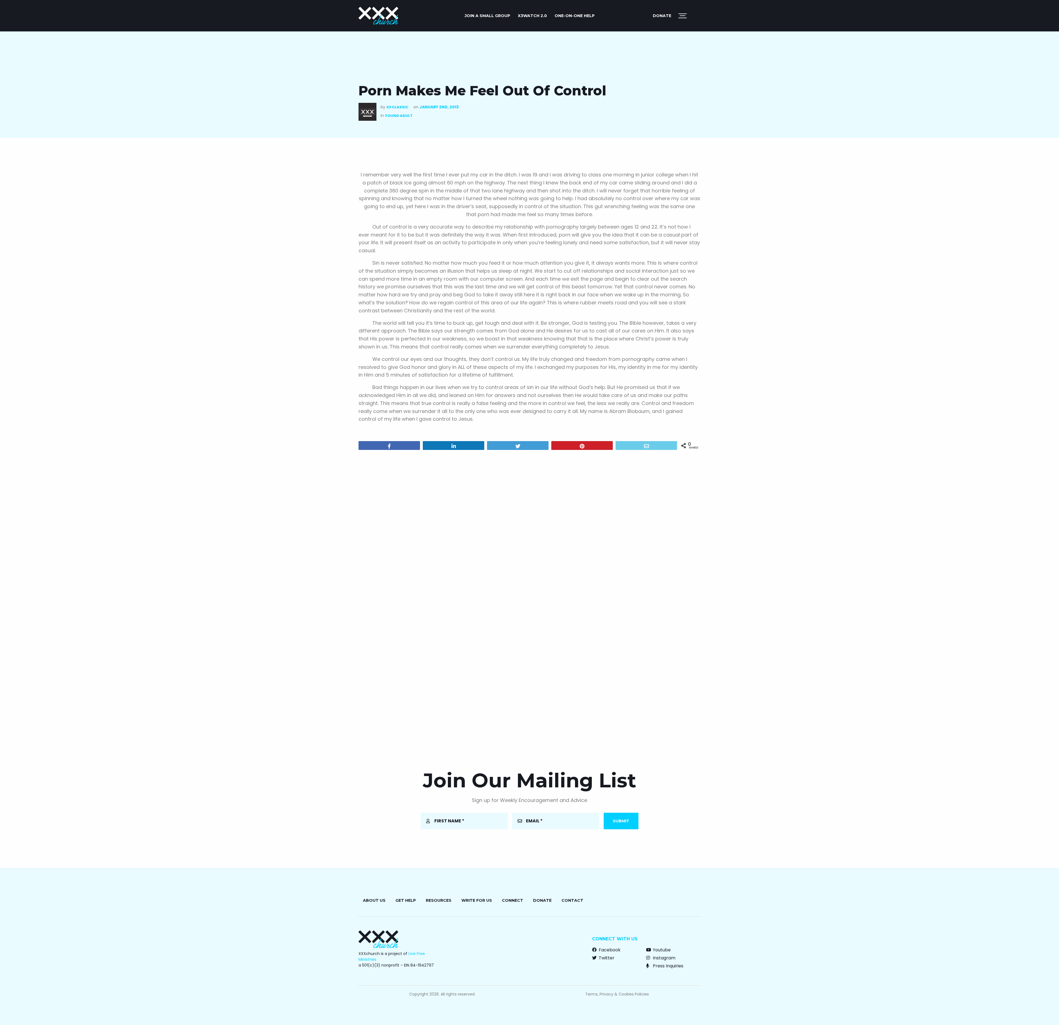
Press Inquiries (667, 966)
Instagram (663, 958)
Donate (662, 15)
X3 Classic (397, 107)
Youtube (661, 950)
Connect (512, 900)
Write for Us (476, 900)
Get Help (405, 900)
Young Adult (399, 115)
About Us (374, 900)
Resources (438, 900)
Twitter (606, 958)
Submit (621, 821)
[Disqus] (529, 525)
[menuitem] (487, 15)
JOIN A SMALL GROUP (487, 15)
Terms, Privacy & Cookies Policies (617, 994)
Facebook (609, 950)
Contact (572, 900)
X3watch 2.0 (532, 15)
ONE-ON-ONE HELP (575, 15)
